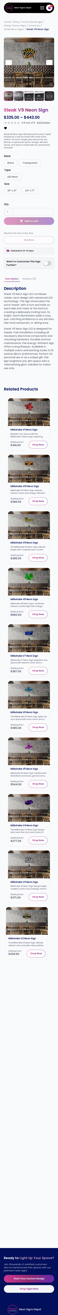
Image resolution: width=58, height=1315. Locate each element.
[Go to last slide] (8, 62)
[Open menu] (41, 7)
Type (7, 170)
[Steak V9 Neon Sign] (29, 62)
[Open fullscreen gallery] (51, 84)
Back (7, 156)
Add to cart (31, 221)
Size (6, 184)
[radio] (10, 163)
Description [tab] (12, 278)
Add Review (43, 122)
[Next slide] (49, 62)
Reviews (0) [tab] (29, 278)
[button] (8, 96)
